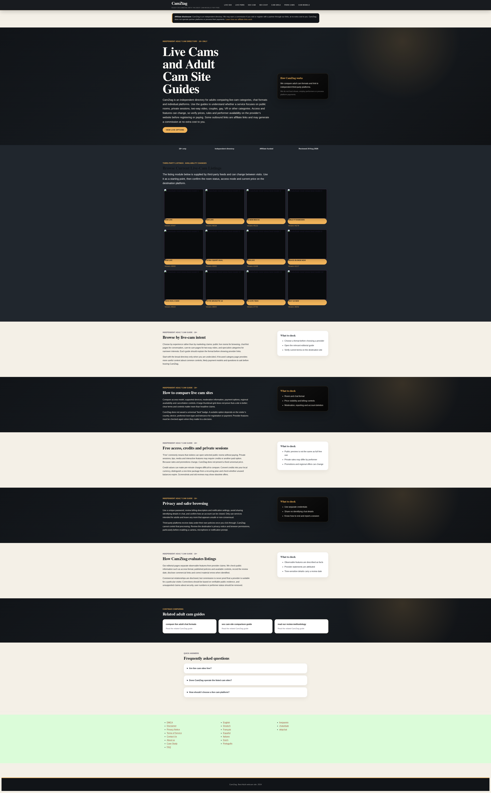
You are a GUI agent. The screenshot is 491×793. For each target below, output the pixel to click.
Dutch (225, 740)
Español (227, 733)
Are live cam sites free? (200, 668)
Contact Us (172, 736)
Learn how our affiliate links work (239, 19)
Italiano (226, 736)
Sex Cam (252, 5)
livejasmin (283, 722)
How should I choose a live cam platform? (209, 692)
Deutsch (227, 726)
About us (171, 740)
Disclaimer (171, 726)
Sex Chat (263, 5)
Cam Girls (276, 5)
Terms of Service (174, 733)
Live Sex (228, 5)
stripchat (283, 729)
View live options (175, 130)
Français (227, 729)
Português (227, 744)
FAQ (169, 747)
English (226, 722)
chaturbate (284, 726)
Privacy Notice (173, 729)
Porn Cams (289, 5)
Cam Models (304, 5)
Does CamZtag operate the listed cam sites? (210, 680)
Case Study (172, 744)
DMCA (170, 722)
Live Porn (240, 5)
